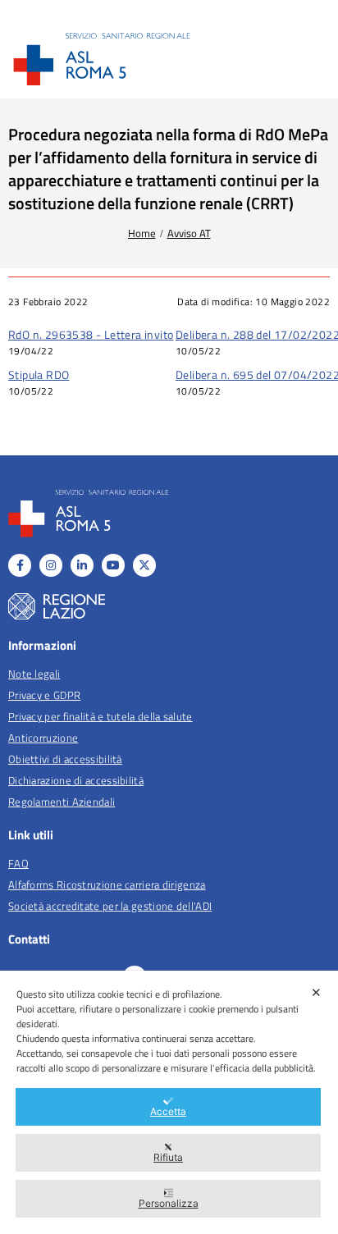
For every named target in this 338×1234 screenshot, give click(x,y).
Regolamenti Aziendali (61, 801)
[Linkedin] (82, 565)
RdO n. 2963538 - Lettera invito (90, 334)
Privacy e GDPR (44, 695)
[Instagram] (50, 565)
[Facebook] (19, 565)
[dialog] (169, 1102)
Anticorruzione (43, 737)
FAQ (18, 863)
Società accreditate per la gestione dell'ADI (110, 906)
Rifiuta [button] (168, 1157)
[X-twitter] (144, 565)
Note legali (34, 673)
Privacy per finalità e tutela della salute (100, 716)
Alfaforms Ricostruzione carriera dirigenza (107, 884)
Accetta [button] (168, 1111)
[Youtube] (113, 565)
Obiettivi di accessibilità (65, 759)
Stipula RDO (38, 374)
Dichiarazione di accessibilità (76, 780)
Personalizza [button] (169, 1203)
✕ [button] (316, 992)
